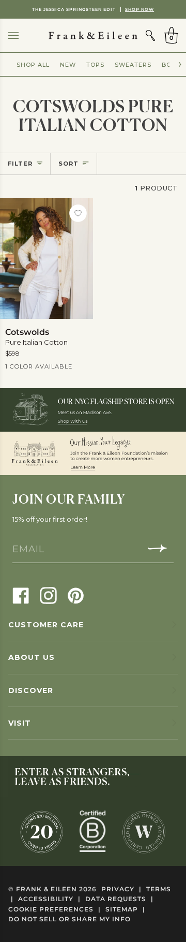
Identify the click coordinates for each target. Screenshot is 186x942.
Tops (95, 64)
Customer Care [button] (46, 624)
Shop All (33, 64)
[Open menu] (23, 35)
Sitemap (125, 909)
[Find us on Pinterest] (75, 595)
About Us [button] (31, 657)
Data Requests (119, 899)
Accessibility (49, 899)
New (68, 64)
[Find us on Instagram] (48, 595)
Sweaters (133, 64)
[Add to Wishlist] (78, 213)
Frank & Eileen (46, 889)
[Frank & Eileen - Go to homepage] (93, 35)
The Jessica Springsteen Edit (93, 9)
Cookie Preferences (54, 909)
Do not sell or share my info (69, 919)
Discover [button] (30, 690)
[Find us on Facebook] (21, 595)
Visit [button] (19, 723)
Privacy (121, 889)
